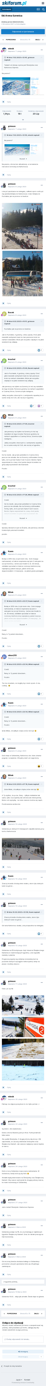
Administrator (18, 22)
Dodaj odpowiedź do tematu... (18, 1339)
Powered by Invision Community (23, 1382)
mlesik (11, 48)
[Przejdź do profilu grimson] (4, 127)
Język (18, 1380)
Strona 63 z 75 (25, 40)
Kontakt (27, 1380)
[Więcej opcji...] (41, 50)
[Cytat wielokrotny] (3, 101)
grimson (31, 57)
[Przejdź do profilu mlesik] (4, 50)
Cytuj (9, 102)
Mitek (10, 415)
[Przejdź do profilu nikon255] (4, 656)
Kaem (10, 551)
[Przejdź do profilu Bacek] (4, 314)
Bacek (11, 312)
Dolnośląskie (20, 24)
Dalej (37, 40)
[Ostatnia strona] (43, 39)
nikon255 (12, 655)
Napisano (17, 51)
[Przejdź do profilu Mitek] (4, 416)
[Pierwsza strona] (3, 39)
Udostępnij (24, 1351)
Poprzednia (11, 40)
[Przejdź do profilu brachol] (4, 360)
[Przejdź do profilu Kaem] (4, 553)
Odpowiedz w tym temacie (23, 32)
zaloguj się (32, 1328)
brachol (11, 359)
